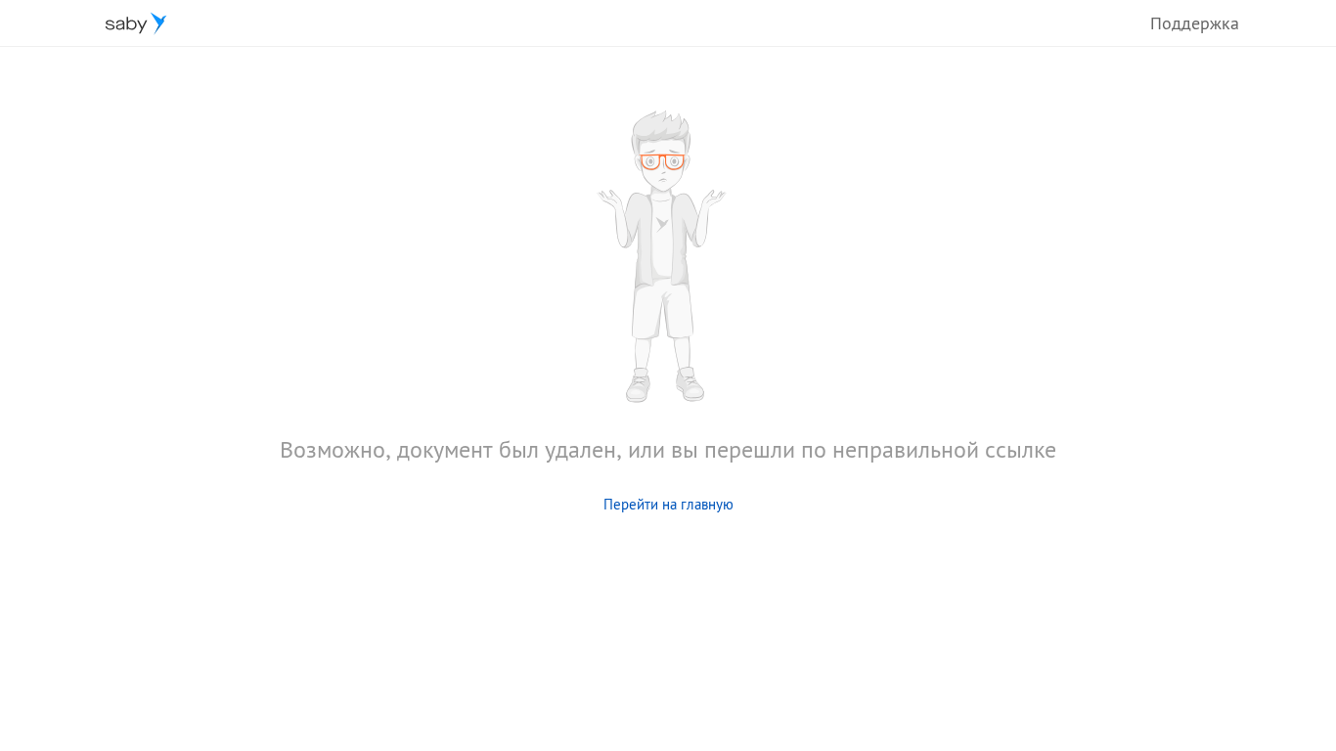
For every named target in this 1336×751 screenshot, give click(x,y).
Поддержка (1194, 23)
